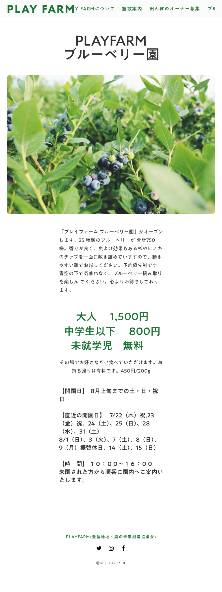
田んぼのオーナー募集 (174, 8)
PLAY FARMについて (90, 8)
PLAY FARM (41, 8)
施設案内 (132, 8)
